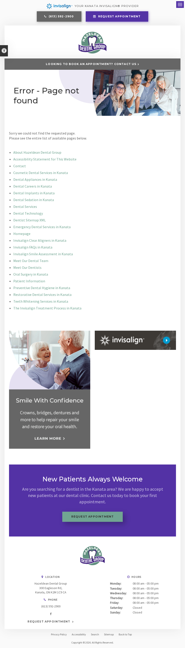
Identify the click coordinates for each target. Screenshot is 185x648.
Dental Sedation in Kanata (33, 199)
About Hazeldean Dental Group (37, 152)
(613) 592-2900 (50, 606)
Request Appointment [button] (119, 16)
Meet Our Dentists (27, 267)
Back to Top (125, 634)
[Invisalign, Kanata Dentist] (135, 340)
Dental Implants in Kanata (34, 193)
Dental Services (25, 206)
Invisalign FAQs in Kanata (32, 247)
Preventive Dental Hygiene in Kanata (41, 288)
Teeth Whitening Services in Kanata (40, 301)
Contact (19, 166)
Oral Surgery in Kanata (30, 274)
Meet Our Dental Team (30, 260)
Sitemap (109, 634)
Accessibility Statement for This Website (44, 159)
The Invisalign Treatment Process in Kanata (47, 308)
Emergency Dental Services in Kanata (42, 227)
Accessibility (79, 634)
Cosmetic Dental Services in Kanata (40, 172)
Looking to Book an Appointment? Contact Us (91, 64)
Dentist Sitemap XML (29, 220)
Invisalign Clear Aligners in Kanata (39, 240)
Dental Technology (28, 213)
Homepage (21, 233)
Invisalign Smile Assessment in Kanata (43, 254)
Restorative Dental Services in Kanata (42, 294)
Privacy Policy (59, 634)
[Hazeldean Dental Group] (92, 52)
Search (95, 634)
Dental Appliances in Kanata (35, 179)
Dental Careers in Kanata (32, 186)
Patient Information (29, 281)
